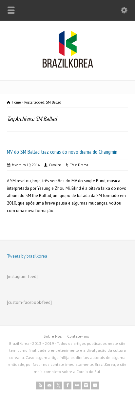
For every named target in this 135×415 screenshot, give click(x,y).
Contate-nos (78, 336)
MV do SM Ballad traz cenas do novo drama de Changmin (62, 151)
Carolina (55, 165)
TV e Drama (79, 165)
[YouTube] (95, 385)
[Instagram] (86, 385)
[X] (58, 385)
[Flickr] (77, 385)
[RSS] (40, 385)
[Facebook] (67, 385)
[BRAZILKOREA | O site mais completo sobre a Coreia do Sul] (67, 66)
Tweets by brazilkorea (27, 256)
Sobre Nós (53, 336)
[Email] (49, 385)
